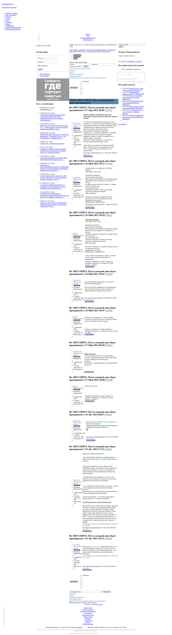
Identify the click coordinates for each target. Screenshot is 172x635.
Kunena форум (98, 604)
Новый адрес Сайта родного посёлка (132, 89)
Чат (88, 36)
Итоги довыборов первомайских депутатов (132, 96)
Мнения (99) (140, 94)
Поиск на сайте (88, 609)
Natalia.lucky (78, 351)
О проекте (88, 613)
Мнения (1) (138, 90)
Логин (40, 58)
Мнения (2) (126, 119)
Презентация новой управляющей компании (132, 102)
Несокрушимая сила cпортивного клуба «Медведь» (133, 116)
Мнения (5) (126, 99)
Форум (88, 34)
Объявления (9, 26)
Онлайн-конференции (87, 38)
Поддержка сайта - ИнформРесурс (76, 633)
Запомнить (44, 66)
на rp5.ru (139, 61)
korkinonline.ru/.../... (46, 109)
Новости (8, 17)
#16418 (108, 538)
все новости (122, 124)
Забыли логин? (86, 68)
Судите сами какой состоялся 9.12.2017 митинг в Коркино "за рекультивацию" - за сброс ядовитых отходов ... (54, 177)
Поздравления (88, 40)
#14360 (108, 380)
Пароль (40, 62)
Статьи (7, 18)
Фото (7, 20)
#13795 (108, 110)
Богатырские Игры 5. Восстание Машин (133, 107)
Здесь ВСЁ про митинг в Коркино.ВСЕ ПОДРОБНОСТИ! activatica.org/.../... (53, 159)
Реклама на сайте (88, 615)
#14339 (108, 274)
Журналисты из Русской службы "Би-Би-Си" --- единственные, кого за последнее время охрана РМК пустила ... (54, 127)
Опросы (88, 618)
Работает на (89, 604)
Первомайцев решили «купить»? (130, 93)
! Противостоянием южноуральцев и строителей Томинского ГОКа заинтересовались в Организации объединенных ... (52, 117)
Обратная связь (88, 624)
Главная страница (11, 13)
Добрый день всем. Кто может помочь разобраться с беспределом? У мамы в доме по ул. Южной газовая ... (53, 150)
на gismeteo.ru (130, 61)
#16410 (108, 414)
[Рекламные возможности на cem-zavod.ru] (130, 76)
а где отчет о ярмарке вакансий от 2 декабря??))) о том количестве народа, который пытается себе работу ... (53, 186)
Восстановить (45, 74)
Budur (76, 233)
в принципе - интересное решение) (52, 143)
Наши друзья (88, 617)
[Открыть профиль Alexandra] (78, 126)
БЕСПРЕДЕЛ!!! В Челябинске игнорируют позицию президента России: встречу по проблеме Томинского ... (54, 195)
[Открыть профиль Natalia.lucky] (79, 355)
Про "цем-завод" (11, 15)
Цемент (88, 622)
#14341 (108, 310)
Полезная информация (13, 27)
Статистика (88, 620)
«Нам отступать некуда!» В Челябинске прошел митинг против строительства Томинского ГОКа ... (53, 204)
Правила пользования (88, 611)
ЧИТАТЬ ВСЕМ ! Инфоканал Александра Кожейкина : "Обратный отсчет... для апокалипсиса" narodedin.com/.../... (54, 136)
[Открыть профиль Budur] (79, 235)
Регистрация (44, 76)
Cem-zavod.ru (73, 50)
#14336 (108, 163)
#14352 (108, 345)
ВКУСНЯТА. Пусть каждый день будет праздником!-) (87, 78)
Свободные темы (75, 76)
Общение (8, 22)
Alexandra (77, 123)
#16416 (108, 449)
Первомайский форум (99, 50)
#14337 (108, 215)
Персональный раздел (12, 29)
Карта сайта (88, 608)
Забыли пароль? (75, 68)
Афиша (7, 24)
